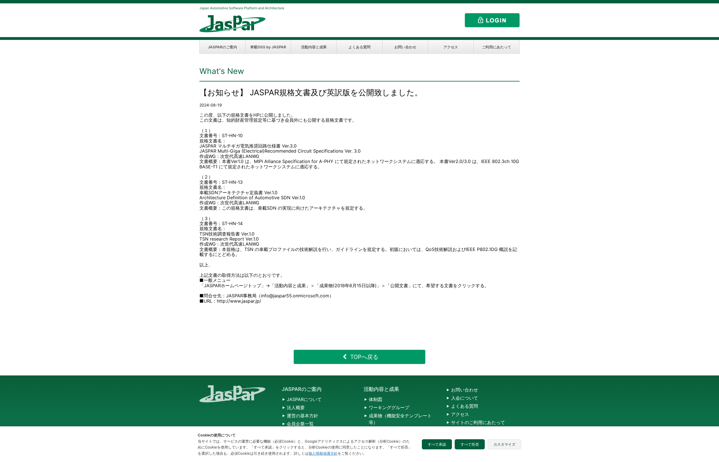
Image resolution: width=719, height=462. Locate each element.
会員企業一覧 (300, 424)
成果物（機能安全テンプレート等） (400, 419)
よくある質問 (359, 47)
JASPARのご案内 (222, 47)
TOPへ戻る (364, 357)
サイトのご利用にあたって (478, 422)
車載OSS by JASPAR (268, 47)
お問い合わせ (405, 47)
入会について (464, 398)
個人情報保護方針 (323, 453)
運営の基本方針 (302, 415)
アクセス (450, 47)
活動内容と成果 (314, 47)
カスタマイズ (504, 444)
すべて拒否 (470, 444)
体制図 (375, 399)
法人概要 (296, 407)
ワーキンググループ (389, 407)
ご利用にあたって (496, 47)
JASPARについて (304, 399)
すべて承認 (437, 444)
